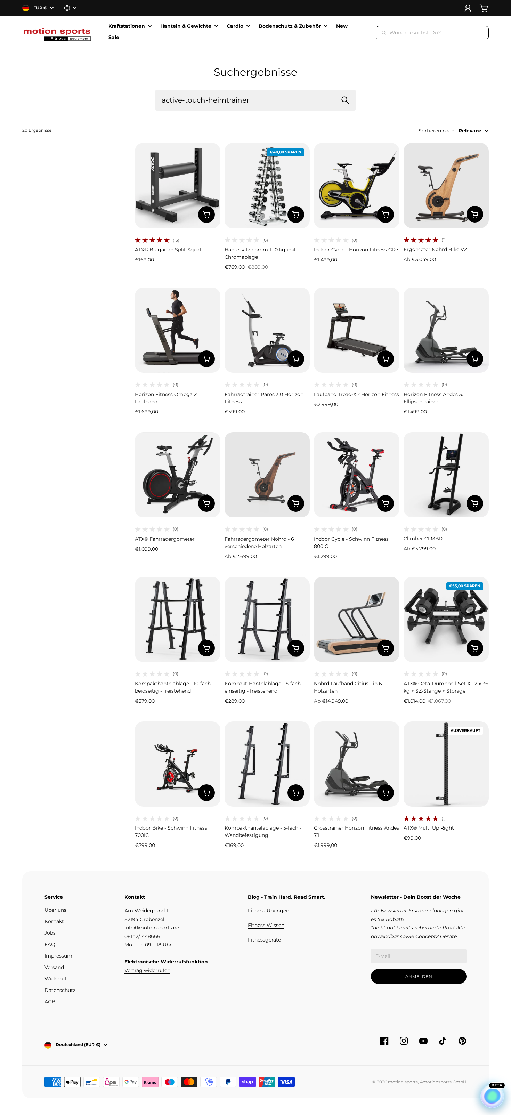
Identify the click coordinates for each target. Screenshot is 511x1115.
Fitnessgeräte (264, 940)
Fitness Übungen (268, 910)
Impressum (58, 956)
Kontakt (54, 921)
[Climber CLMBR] (446, 474)
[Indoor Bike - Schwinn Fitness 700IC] (177, 764)
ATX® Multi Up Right (429, 828)
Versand (54, 967)
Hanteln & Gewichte (185, 26)
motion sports (403, 1081)
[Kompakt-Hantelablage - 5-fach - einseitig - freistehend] (267, 619)
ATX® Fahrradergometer (165, 539)
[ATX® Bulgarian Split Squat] (177, 185)
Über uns (55, 910)
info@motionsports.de (151, 927)
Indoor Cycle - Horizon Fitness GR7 (356, 250)
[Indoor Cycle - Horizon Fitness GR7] (356, 185)
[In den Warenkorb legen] (206, 214)
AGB (50, 1002)
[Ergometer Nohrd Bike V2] (446, 185)
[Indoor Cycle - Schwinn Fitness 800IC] (356, 475)
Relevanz (470, 131)
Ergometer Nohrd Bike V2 (435, 249)
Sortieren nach (436, 131)
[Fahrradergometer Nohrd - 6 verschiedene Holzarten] (267, 475)
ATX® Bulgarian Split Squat (168, 250)
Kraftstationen (126, 26)
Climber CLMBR (423, 538)
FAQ (49, 944)
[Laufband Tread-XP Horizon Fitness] (356, 330)
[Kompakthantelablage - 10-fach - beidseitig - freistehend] (177, 619)
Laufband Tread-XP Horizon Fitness (356, 394)
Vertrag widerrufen (147, 970)
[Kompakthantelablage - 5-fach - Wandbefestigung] (267, 764)
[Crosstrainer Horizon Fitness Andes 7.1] (356, 764)
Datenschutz (59, 990)
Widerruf (55, 979)
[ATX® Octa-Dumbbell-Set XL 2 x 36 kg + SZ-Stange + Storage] (446, 619)
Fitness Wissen (266, 925)
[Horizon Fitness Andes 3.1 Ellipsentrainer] (446, 330)
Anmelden (418, 976)
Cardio (235, 26)
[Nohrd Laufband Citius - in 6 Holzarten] (356, 619)
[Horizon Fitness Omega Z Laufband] (177, 330)
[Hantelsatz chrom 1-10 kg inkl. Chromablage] (267, 185)
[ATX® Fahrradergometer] (177, 475)
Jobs (50, 933)
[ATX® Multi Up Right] (446, 764)
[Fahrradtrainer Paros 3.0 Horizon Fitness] (267, 330)
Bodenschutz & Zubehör (290, 26)
